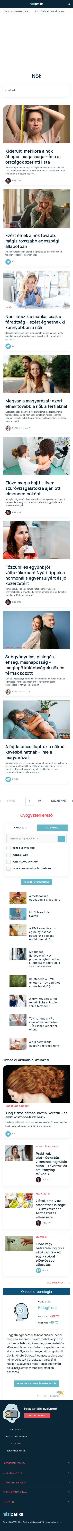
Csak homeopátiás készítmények (32, 868)
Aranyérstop (43, 1194)
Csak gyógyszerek (24, 848)
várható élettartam (16, 392)
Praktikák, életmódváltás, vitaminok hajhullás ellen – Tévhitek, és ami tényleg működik (51, 1163)
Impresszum (16, 1429)
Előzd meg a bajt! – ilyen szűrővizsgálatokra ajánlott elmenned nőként (33, 488)
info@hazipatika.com (54, 1522)
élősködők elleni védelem (49, 11)
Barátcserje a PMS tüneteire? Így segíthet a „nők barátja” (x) (44, 982)
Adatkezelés (16, 1443)
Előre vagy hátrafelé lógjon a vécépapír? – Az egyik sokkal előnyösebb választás (50, 1254)
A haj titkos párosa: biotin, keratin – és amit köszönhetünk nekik (36, 1115)
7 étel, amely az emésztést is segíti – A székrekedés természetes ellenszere (51, 1209)
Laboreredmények (14, 1463)
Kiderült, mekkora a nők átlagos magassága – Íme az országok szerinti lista (33, 156)
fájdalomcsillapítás (17, 737)
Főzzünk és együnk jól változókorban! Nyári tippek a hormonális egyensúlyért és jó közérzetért (35, 575)
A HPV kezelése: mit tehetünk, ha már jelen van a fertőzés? (43, 1002)
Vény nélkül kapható (25, 862)
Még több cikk (55, 1283)
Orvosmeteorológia (16, 11)
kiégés (8, 307)
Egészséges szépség (17, 1106)
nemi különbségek (15, 648)
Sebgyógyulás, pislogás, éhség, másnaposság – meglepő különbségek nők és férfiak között (34, 665)
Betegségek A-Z (12, 1472)
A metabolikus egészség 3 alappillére (44, 897)
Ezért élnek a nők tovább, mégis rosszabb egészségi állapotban (32, 240)
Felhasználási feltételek (16, 1436)
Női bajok (10, 226)
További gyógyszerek (36, 882)
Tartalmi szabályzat (16, 1450)
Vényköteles (20, 855)
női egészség (12, 473)
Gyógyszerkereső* (14, 1482)
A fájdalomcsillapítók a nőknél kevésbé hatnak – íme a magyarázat (35, 752)
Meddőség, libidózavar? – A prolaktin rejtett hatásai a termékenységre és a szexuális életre (44, 959)
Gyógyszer (20, 828)
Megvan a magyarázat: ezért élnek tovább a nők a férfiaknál (36, 403)
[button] (36, 1463)
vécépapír (41, 1237)
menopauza (11, 558)
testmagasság (13, 142)
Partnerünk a (43, 1396)
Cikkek (11, 90)
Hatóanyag (52, 828)
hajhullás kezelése (47, 1146)
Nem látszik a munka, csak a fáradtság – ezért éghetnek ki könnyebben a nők (35, 322)
